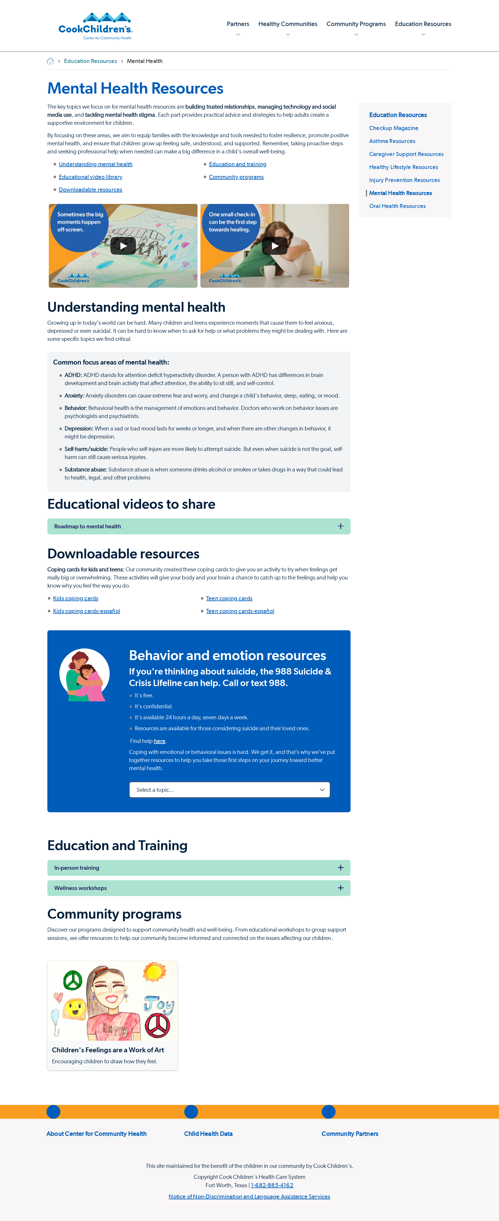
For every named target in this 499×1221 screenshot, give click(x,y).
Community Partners (350, 1133)
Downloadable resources (90, 189)
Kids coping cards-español (86, 610)
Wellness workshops (80, 887)
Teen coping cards (229, 598)
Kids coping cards (75, 598)
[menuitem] (238, 25)
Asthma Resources (392, 140)
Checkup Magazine (393, 127)
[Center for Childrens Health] (95, 25)
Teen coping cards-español (240, 610)
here (160, 740)
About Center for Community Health (96, 1133)
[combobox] (230, 790)
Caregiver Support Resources (406, 153)
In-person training (76, 867)
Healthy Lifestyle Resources (403, 166)
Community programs (236, 176)
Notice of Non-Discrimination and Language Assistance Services (249, 1196)
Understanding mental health (96, 164)
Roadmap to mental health (87, 526)
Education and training (238, 164)
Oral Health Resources (397, 205)
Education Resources (398, 114)
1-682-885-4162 (272, 1185)
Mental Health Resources (135, 88)
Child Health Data (208, 1133)
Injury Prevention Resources (404, 179)
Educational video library (90, 176)
